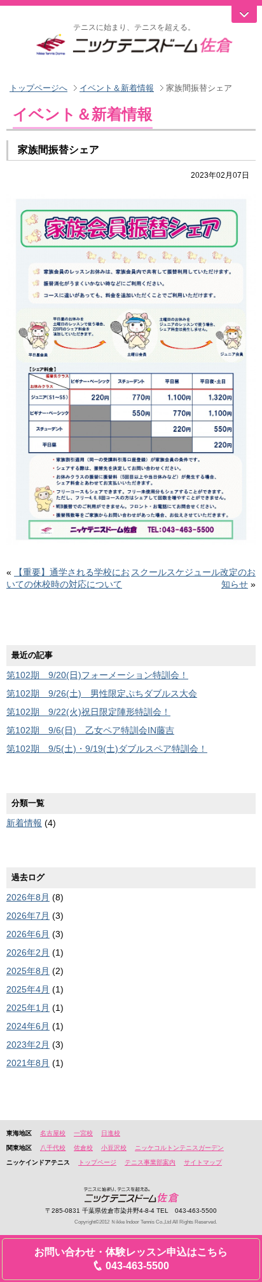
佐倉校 (83, 1147)
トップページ (97, 1162)
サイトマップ (203, 1162)
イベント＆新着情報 (116, 88)
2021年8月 (28, 1063)
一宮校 (83, 1133)
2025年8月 (28, 971)
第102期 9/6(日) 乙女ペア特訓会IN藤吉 (90, 730)
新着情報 (24, 823)
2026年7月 (28, 916)
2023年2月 (28, 1044)
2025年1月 (28, 1008)
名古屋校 (53, 1133)
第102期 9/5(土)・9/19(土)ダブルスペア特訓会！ (106, 749)
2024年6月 (28, 1026)
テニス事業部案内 (150, 1162)
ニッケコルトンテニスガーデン (179, 1147)
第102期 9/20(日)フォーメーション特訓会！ (97, 675)
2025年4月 (28, 989)
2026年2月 (28, 952)
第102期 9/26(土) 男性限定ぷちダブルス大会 (101, 693)
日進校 (110, 1133)
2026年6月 (28, 934)
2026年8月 (28, 897)
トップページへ (38, 88)
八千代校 (53, 1147)
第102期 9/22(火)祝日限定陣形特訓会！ (88, 712)
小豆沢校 (114, 1147)
